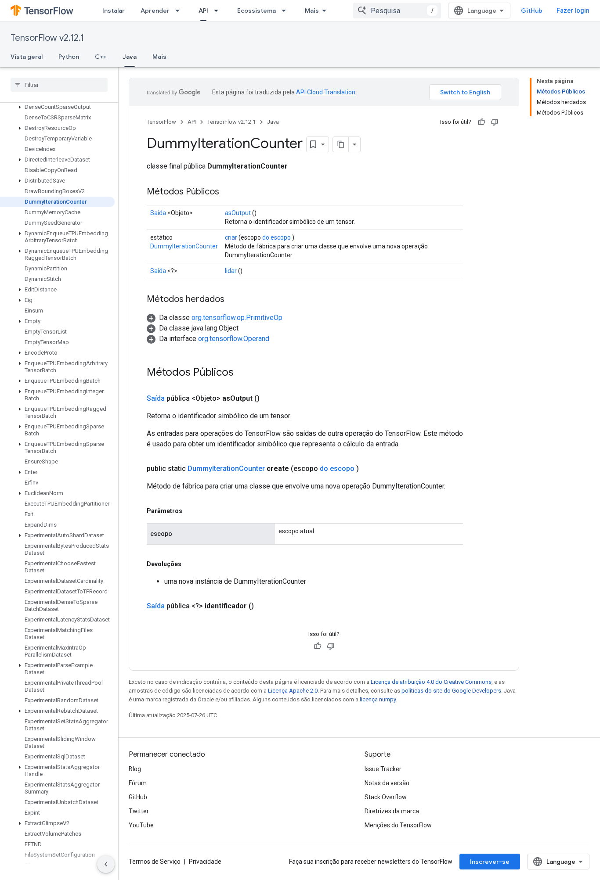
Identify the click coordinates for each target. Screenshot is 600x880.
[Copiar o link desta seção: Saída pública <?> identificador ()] (264, 606)
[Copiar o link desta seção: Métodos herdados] (233, 300)
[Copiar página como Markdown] (341, 144)
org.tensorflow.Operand (233, 338)
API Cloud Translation (325, 92)
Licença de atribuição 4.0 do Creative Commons (431, 682)
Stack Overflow (386, 797)
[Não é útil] (494, 122)
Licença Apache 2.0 (293, 690)
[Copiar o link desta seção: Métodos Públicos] (228, 192)
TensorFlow (161, 122)
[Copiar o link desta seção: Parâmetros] (191, 511)
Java (130, 57)
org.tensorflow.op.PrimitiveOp (237, 317)
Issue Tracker (383, 768)
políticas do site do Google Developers (451, 690)
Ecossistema (256, 10)
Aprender (155, 10)
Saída (158, 212)
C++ (101, 57)
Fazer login (573, 10)
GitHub (531, 10)
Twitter (139, 811)
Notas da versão (387, 783)
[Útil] (481, 122)
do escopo (276, 237)
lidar (231, 270)
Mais (312, 10)
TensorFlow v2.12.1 (47, 37)
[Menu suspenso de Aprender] (180, 10)
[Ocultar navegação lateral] (106, 864)
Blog (135, 768)
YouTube (141, 825)
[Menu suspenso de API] (218, 10)
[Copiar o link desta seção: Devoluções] (190, 564)
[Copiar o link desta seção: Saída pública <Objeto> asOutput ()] (270, 398)
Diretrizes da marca (392, 811)
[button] (57, 107)
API (203, 10)
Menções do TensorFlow (398, 825)
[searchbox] (59, 85)
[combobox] (397, 10)
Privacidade (205, 861)
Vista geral (27, 57)
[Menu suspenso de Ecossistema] (286, 10)
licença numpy (378, 699)
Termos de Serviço (155, 861)
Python (68, 57)
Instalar (113, 10)
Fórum (138, 783)
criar (231, 237)
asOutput (238, 212)
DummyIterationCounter (184, 246)
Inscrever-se (490, 862)
